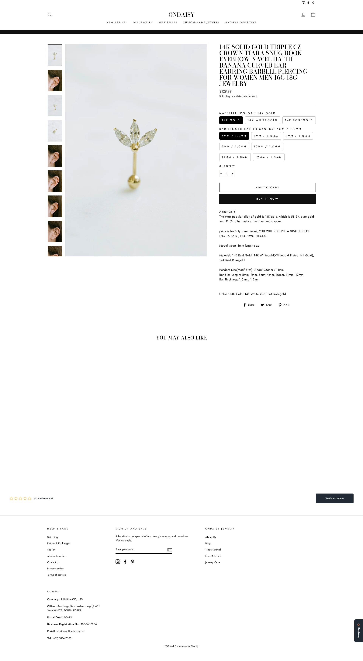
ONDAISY (181, 14)
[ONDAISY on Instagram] (118, 561)
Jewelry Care (212, 562)
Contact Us (53, 562)
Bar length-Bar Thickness (260, 129)
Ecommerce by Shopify (187, 646)
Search (51, 549)
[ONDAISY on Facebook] (125, 561)
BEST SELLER (167, 22)
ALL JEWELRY (143, 22)
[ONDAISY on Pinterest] (132, 561)
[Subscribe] (169, 549)
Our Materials (213, 556)
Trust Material (213, 549)
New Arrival (117, 22)
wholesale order (56, 556)
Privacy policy (55, 568)
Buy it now (267, 199)
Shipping (224, 96)
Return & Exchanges (58, 543)
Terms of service (56, 575)
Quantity (227, 166)
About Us (210, 537)
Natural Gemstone (241, 22)
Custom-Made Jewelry (201, 22)
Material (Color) (247, 113)
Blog (208, 543)
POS (166, 646)
